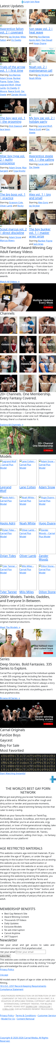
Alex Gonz (43, 202)
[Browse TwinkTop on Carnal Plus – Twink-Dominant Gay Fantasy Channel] (47, 364)
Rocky (20, 205)
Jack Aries (38, 244)
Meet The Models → (10, 627)
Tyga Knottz (19, 170)
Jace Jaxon (5, 129)
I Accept (4, 974)
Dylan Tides (13, 81)
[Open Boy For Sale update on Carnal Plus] (13, 115)
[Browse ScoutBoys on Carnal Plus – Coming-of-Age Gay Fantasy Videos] (47, 344)
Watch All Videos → (10, 281)
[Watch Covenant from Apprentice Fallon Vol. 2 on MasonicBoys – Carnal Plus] (13, 16)
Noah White (35, 78)
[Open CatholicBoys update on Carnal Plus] (13, 153)
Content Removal (25, 1018)
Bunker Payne (45, 240)
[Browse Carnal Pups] (8, 383)
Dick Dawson (15, 126)
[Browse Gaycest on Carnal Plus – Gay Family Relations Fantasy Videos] (8, 325)
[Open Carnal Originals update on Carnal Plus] (13, 191)
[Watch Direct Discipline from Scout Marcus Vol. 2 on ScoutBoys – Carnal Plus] (13, 217)
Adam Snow (6, 78)
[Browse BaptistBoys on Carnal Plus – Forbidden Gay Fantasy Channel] (47, 325)
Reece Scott (14, 91)
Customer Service (47, 1015)
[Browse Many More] (47, 383)
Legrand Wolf (7, 84)
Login (27, 1)
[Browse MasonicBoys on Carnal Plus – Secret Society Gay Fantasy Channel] (28, 364)
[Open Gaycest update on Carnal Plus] (42, 25)
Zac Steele (34, 167)
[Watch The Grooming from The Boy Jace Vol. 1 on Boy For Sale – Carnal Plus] (13, 106)
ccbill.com (8, 1009)
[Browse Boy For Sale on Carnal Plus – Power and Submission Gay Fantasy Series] (28, 344)
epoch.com (44, 1006)
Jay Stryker (14, 36)
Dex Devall (46, 40)
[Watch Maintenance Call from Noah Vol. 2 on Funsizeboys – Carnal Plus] (42, 54)
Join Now (35, 1)
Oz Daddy (16, 40)
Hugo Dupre (40, 43)
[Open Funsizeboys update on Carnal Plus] (42, 63)
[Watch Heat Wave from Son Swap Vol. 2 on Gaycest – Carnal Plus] (42, 16)
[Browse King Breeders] (28, 383)
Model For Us (8, 1018)
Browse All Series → (10, 698)
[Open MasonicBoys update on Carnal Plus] (13, 25)
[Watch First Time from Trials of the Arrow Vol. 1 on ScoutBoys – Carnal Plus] (13, 54)
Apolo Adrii (34, 40)
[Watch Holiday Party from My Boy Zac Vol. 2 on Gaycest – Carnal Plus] (42, 106)
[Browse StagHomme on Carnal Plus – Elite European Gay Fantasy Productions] (8, 364)
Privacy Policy (7, 1015)
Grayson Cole (16, 202)
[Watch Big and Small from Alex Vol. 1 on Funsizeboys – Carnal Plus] (42, 182)
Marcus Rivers (7, 240)
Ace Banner (43, 36)
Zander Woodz (18, 94)
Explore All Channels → (11, 424)
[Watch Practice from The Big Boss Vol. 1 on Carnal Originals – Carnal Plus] (13, 182)
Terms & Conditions (26, 1015)
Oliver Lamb (6, 205)
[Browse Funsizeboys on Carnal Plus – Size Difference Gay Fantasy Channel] (28, 325)
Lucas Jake (43, 164)
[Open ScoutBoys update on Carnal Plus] (13, 63)
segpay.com (31, 1006)
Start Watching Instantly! (12, 773)
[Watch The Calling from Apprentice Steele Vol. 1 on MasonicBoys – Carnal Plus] (42, 144)
